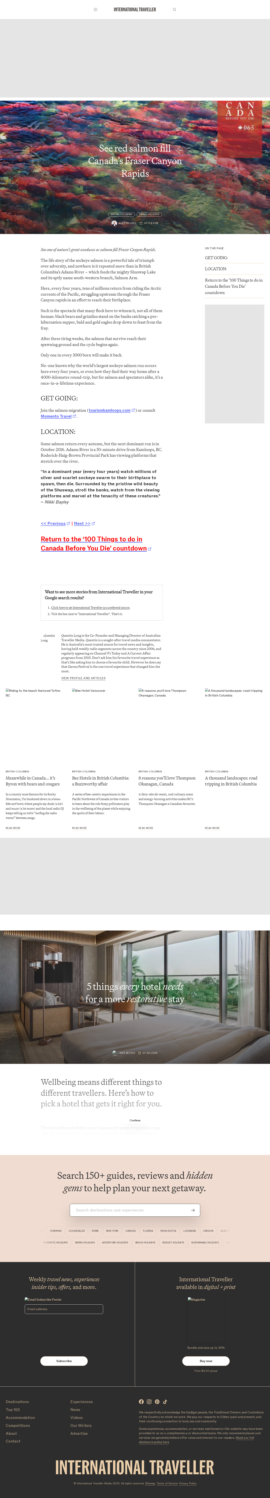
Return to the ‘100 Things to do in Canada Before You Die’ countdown (234, 286)
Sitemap (150, 1483)
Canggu (117, 1231)
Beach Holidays (160, 1242)
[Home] (135, 9)
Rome (82, 1231)
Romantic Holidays (70, 1242)
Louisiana (176, 1231)
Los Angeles (64, 1231)
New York (99, 1231)
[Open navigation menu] (95, 9)
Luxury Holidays (40, 1242)
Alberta (213, 1231)
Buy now (206, 1361)
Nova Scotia (155, 1231)
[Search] (174, 9)
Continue (135, 1120)
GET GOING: (216, 258)
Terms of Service (167, 1483)
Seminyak (42, 1231)
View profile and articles (83, 678)
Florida (135, 1231)
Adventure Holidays (130, 1242)
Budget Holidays (188, 1242)
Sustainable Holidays (220, 1242)
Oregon (195, 1231)
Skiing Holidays (99, 1242)
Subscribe (64, 1361)
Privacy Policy (187, 1483)
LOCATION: (216, 269)
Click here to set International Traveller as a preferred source (90, 607)
